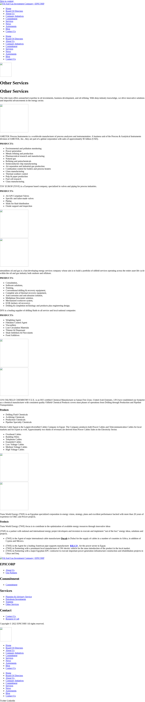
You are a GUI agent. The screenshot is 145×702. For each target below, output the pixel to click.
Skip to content (6, 1)
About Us (10, 13)
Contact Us (11, 31)
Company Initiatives (15, 16)
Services (9, 21)
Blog (8, 29)
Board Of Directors (14, 11)
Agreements (11, 26)
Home (8, 8)
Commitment (11, 18)
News (8, 24)
